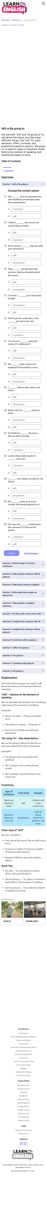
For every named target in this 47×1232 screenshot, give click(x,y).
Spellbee (23, 1068)
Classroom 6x (24, 1044)
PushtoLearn (23, 1033)
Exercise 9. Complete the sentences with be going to (21, 630)
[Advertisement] (23, 51)
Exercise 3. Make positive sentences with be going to (21, 575)
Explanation (9, 170)
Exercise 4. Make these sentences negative (21, 584)
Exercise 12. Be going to (13, 655)
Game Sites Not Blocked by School (23, 1047)
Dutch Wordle (23, 1117)
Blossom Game (23, 1099)
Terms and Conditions (23, 1130)
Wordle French (23, 1113)
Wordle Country (23, 1089)
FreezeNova (23, 1058)
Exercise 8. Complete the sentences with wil (21, 621)
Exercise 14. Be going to (13, 671)
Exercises (8, 167)
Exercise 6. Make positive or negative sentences (18, 604)
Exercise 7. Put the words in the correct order (22, 613)
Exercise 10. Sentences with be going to (20, 640)
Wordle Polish (23, 1120)
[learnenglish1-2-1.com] (14, 8)
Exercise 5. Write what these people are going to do (20, 593)
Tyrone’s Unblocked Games (23, 1061)
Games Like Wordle (23, 1040)
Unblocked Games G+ (24, 1051)
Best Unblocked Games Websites (23, 1037)
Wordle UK (23, 1096)
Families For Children (24, 1072)
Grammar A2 (16, 20)
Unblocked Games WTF (23, 1054)
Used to (7, 921)
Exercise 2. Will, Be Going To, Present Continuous (19, 564)
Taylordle (23, 1092)
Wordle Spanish (23, 1103)
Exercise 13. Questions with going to (18, 663)
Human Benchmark (23, 1065)
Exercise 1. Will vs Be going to (15, 184)
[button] (43, 3)
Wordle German (23, 1110)
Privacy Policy (23, 1133)
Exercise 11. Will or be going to (16, 647)
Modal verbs (32, 921)
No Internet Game (23, 1075)
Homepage (5, 20)
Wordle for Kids (23, 1085)
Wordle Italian (23, 1106)
